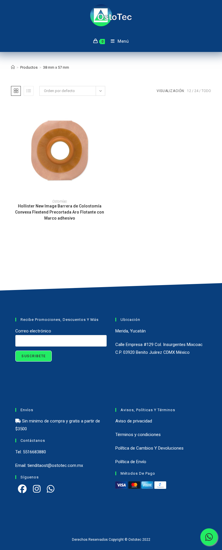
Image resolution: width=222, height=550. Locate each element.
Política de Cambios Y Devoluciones (149, 448)
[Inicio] (13, 67)
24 (196, 91)
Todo (206, 91)
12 (189, 91)
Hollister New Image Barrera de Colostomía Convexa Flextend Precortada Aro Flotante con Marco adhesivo (59, 212)
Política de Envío (130, 461)
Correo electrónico (33, 331)
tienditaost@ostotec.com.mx (55, 465)
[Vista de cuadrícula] (16, 91)
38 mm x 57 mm (56, 67)
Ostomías (59, 201)
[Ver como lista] (29, 91)
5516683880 (34, 451)
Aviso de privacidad (133, 421)
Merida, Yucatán (130, 331)
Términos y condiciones (138, 434)
